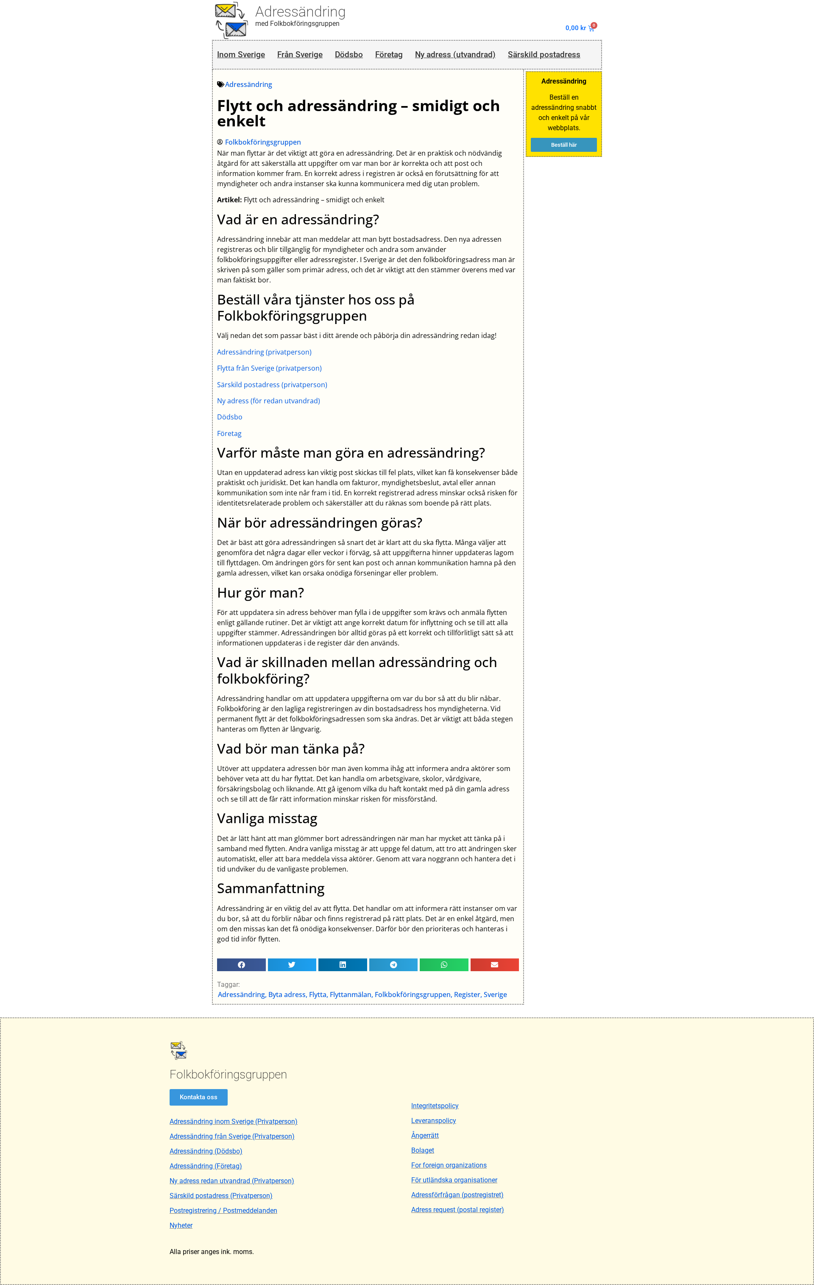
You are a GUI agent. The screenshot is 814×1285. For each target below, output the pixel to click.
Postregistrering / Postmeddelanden (223, 1211)
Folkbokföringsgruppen (413, 994)
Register (467, 994)
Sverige (495, 994)
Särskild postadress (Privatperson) (221, 1196)
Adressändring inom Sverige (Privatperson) (234, 1121)
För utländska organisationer (454, 1180)
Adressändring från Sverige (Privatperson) (232, 1136)
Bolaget (422, 1150)
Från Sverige (300, 54)
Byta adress (287, 994)
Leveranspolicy (433, 1121)
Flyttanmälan (350, 994)
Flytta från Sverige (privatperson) (269, 368)
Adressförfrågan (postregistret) (457, 1195)
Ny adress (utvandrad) (455, 54)
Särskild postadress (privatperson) (272, 384)
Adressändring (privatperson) (264, 352)
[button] (241, 964)
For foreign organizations (449, 1165)
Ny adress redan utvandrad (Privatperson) (232, 1181)
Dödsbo (349, 54)
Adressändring (300, 11)
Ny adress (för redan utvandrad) (268, 400)
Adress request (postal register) (457, 1210)
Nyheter (181, 1225)
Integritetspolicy (435, 1106)
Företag (389, 54)
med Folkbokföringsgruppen (297, 24)
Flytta (317, 994)
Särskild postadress (544, 54)
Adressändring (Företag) (206, 1166)
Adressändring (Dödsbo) (206, 1151)
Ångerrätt (425, 1135)
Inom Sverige (241, 54)
